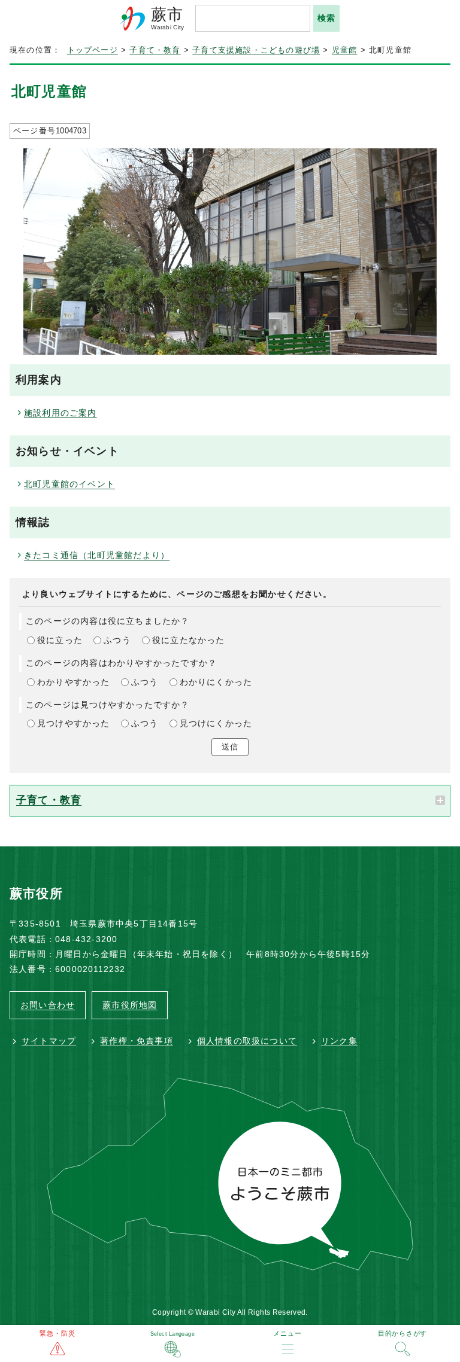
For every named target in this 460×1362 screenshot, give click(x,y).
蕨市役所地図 (129, 1005)
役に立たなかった (188, 640)
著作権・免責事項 (136, 1041)
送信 (230, 746)
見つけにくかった (216, 723)
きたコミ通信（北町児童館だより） (97, 555)
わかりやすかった (73, 682)
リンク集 (339, 1041)
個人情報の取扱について (247, 1041)
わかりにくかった (216, 682)
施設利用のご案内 (60, 413)
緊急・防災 (58, 1333)
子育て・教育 (154, 50)
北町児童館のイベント (69, 484)
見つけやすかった (73, 723)
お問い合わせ (47, 1005)
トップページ (92, 50)
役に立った (60, 640)
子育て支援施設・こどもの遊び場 (256, 50)
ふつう (117, 640)
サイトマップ (49, 1041)
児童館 (345, 50)
